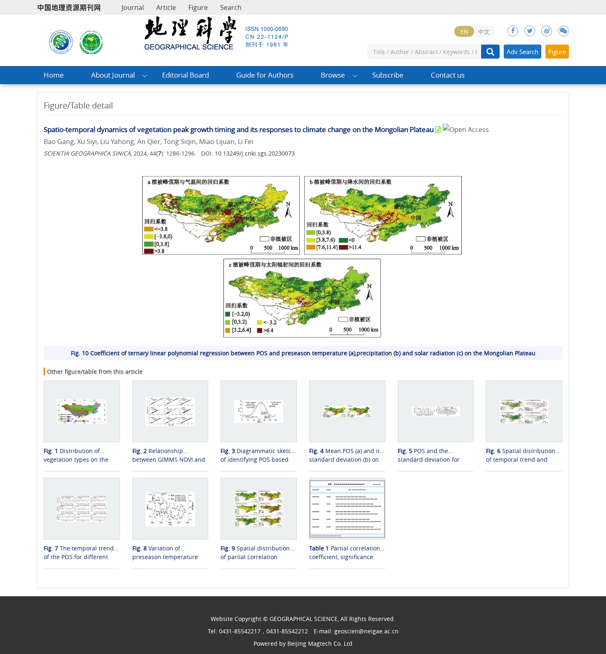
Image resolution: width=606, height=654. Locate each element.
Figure (198, 7)
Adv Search (522, 51)
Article (166, 7)
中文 (484, 31)
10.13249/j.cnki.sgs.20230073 (255, 153)
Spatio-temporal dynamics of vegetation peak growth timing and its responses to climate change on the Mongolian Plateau (239, 129)
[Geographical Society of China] (91, 41)
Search (231, 7)
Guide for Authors (265, 75)
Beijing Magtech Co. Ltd (319, 643)
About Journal (113, 75)
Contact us (448, 75)
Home (54, 75)
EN (464, 31)
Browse (333, 75)
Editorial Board (185, 75)
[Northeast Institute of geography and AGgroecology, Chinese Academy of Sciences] (61, 41)
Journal (133, 7)
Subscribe (388, 75)
